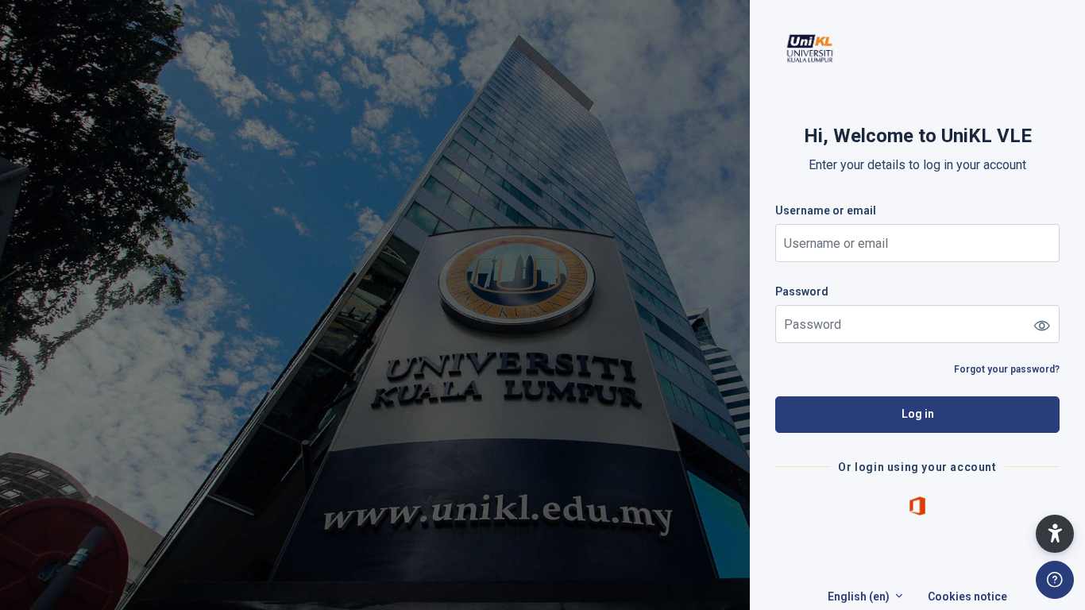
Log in (918, 413)
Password (801, 291)
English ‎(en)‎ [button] (860, 596)
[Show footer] (1055, 580)
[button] (1055, 534)
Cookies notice (967, 596)
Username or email (825, 210)
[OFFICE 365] (917, 505)
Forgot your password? (1007, 369)
